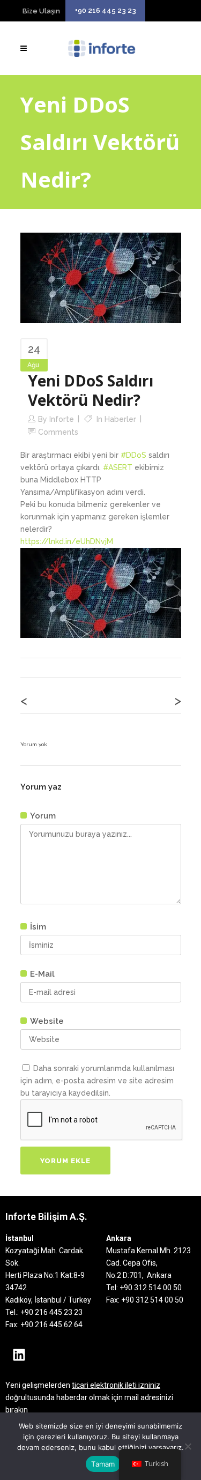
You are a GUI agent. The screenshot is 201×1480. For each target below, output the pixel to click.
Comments (58, 432)
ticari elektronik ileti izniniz (116, 1385)
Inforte (61, 419)
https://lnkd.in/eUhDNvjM (66, 541)
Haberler (120, 419)
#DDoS (133, 455)
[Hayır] (187, 1446)
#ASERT (117, 467)
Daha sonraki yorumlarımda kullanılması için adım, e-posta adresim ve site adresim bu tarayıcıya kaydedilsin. (97, 1080)
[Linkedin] (18, 1355)
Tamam (103, 1464)
